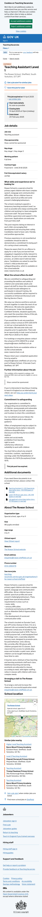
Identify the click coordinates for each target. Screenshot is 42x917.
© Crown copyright (21, 912)
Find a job (7, 825)
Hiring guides (8, 853)
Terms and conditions (11, 881)
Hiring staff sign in (10, 849)
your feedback (28, 52)
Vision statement (28, 884)
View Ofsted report (12, 541)
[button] (22, 718)
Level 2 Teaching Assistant (16, 756)
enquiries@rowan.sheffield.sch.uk (18, 558)
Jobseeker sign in (10, 821)
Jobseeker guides (10, 828)
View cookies (21, 31)
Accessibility (27, 881)
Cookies (6, 878)
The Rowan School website (15, 549)
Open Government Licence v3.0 (15, 894)
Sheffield (30, 799)
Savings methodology (11, 884)
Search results (14, 59)
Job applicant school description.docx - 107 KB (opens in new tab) (22, 500)
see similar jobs (15, 99)
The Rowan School (13, 705)
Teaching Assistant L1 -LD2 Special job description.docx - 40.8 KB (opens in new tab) (21, 490)
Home (5, 59)
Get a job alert (13, 793)
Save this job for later (16, 88)
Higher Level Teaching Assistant (18, 744)
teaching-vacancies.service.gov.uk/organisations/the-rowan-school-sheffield (20, 576)
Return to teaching (10, 832)
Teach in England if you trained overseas (19, 836)
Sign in (5, 41)
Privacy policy (16, 878)
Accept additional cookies (21, 21)
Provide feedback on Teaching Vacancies (19, 869)
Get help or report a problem (14, 865)
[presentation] (21, 718)
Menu (5, 48)
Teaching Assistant (13, 768)
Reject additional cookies (21, 26)
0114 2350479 (10, 566)
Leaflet (13, 736)
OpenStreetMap (26, 736)
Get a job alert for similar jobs (19, 82)
